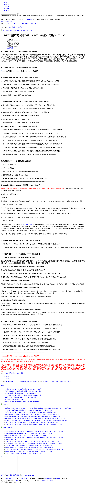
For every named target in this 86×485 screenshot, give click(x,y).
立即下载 (10, 48)
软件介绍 (6, 4)
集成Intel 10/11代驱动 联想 (28, 397)
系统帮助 (6, 8)
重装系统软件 (48, 478)
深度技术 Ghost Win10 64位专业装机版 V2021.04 (48, 424)
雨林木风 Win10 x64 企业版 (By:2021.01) (40, 451)
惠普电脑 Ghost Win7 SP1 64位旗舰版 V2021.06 (57, 382)
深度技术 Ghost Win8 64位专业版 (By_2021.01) (45, 441)
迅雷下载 (9, 21)
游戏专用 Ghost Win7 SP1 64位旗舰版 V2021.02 (46, 422)
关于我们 (9, 475)
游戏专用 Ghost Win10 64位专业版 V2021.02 (43, 412)
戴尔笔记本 (12, 373)
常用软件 (6, 10)
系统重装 (57, 478)
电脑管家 (13, 439)
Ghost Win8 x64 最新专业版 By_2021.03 (39, 435)
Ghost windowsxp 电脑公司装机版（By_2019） (46, 414)
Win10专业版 (19, 373)
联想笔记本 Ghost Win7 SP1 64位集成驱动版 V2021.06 (21, 382)
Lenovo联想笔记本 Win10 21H (31, 393)
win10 (6, 373)
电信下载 (16, 23)
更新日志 (29, 19)
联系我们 (3, 475)
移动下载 (27, 23)
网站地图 (16, 475)
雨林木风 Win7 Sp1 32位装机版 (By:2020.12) (43, 447)
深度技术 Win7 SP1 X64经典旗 (32, 391)
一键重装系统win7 (8, 478)
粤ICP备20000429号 (47, 480)
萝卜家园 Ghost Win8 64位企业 (32, 395)
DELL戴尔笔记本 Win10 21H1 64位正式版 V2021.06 (51, 416)
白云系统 (16, 480)
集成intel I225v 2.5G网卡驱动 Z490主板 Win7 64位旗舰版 (54, 408)
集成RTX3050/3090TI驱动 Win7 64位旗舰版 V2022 (49, 449)
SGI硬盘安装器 (19, 399)
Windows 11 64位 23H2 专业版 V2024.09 (40, 445)
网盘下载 (33, 23)
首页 (5, 2)
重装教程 (6, 6)
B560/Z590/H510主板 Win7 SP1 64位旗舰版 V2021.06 (51, 420)
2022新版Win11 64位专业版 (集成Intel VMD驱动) (48, 443)
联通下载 (22, 23)
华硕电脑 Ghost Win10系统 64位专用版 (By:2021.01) (50, 418)
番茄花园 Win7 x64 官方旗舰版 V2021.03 (41, 433)
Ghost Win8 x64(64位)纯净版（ (32, 401)
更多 (2, 385)
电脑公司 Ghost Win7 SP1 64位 (32, 389)
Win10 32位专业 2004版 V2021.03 (34, 453)
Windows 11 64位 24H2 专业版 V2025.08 (40, 410)
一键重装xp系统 (24, 478)
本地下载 (3, 21)
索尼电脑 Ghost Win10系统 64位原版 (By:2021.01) (48, 437)
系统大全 (21, 27)
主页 (8, 27)
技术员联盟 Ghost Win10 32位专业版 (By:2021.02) (48, 431)
